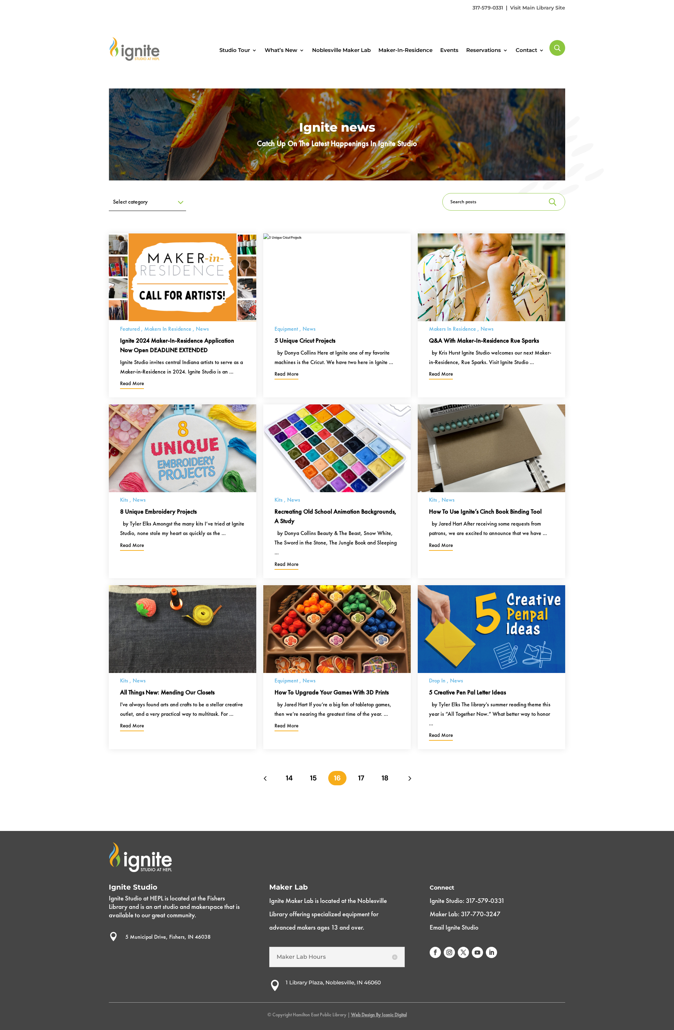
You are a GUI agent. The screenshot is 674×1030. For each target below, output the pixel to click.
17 (361, 778)
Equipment (286, 328)
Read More (132, 383)
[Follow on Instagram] (449, 952)
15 (313, 778)
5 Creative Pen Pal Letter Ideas (467, 692)
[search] (557, 48)
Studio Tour (234, 50)
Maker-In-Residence (405, 50)
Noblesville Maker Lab (341, 50)
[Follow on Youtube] (477, 952)
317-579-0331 (488, 8)
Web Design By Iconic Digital (379, 1014)
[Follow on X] (463, 952)
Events (449, 50)
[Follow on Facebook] (435, 952)
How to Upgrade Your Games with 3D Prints (332, 692)
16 (337, 778)
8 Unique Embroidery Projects (158, 511)
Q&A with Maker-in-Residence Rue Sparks (484, 340)
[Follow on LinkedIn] (491, 952)
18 (385, 778)
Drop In (437, 680)
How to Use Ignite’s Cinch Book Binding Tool (485, 511)
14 (289, 778)
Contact (526, 50)
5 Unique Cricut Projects (305, 340)
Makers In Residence (167, 328)
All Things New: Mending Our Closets (167, 692)
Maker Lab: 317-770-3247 (465, 914)
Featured (130, 328)
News (202, 328)
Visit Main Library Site (537, 8)
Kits (124, 499)
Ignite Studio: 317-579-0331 (467, 900)
